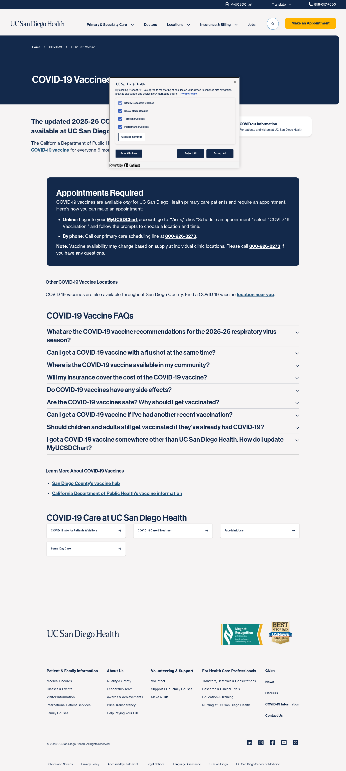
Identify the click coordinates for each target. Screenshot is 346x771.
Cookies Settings (131, 137)
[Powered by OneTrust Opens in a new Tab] (124, 165)
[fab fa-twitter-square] (295, 742)
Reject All (191, 153)
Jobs (251, 24)
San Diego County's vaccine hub (86, 483)
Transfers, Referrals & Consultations (229, 681)
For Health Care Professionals (229, 671)
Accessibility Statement (123, 764)
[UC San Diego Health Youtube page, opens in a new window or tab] (284, 742)
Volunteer (158, 681)
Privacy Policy (90, 764)
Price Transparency (121, 705)
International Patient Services (69, 705)
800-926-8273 (180, 236)
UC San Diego (218, 764)
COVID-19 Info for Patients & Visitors (74, 530)
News (269, 682)
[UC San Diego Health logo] (84, 634)
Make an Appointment (311, 23)
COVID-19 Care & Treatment (155, 530)
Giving (270, 671)
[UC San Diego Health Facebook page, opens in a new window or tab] (272, 742)
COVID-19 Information (282, 704)
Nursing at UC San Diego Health (226, 705)
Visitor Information (61, 697)
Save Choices (129, 153)
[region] (174, 122)
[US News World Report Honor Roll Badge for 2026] (282, 634)
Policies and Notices (60, 764)
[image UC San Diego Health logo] (46, 24)
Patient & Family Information (72, 671)
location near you (255, 294)
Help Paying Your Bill (122, 713)
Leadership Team (120, 689)
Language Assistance (187, 764)
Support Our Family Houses (171, 689)
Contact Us (274, 715)
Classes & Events (59, 689)
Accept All (220, 153)
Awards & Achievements (125, 697)
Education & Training (217, 697)
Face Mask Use (234, 530)
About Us (115, 671)
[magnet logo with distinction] (243, 634)
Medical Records (59, 681)
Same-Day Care (61, 548)
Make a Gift (159, 697)
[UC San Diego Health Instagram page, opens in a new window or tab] (261, 742)
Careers (271, 693)
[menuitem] (110, 24)
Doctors (150, 24)
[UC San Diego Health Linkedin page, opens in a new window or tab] (249, 742)
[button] (273, 24)
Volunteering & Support (172, 671)
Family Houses (57, 713)
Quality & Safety (119, 681)
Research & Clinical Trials (221, 689)
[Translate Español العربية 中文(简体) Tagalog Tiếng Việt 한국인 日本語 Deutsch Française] (280, 4)
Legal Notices (156, 764)
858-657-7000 (325, 4)
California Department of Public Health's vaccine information (117, 493)
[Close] (234, 82)
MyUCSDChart (241, 4)
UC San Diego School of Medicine (258, 764)
